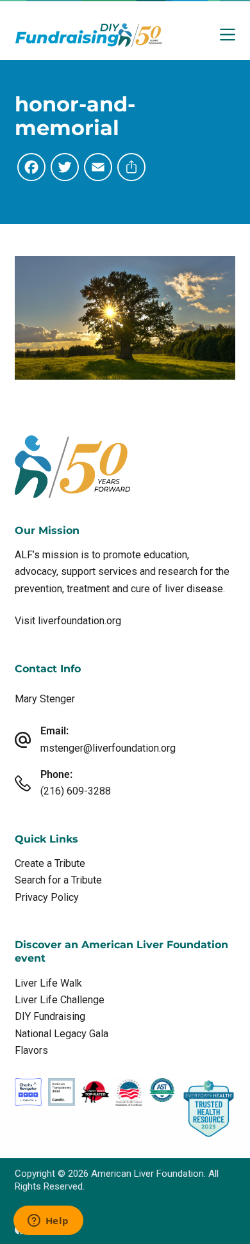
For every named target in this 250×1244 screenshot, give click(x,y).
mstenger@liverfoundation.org (108, 748)
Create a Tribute (50, 863)
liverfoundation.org (79, 621)
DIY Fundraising (50, 1016)
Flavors (31, 1050)
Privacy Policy (47, 897)
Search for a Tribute (58, 880)
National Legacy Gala (61, 1034)
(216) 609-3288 (75, 791)
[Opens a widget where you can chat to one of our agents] (48, 1222)
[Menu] (227, 34)
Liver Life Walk (48, 983)
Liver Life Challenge (59, 1000)
